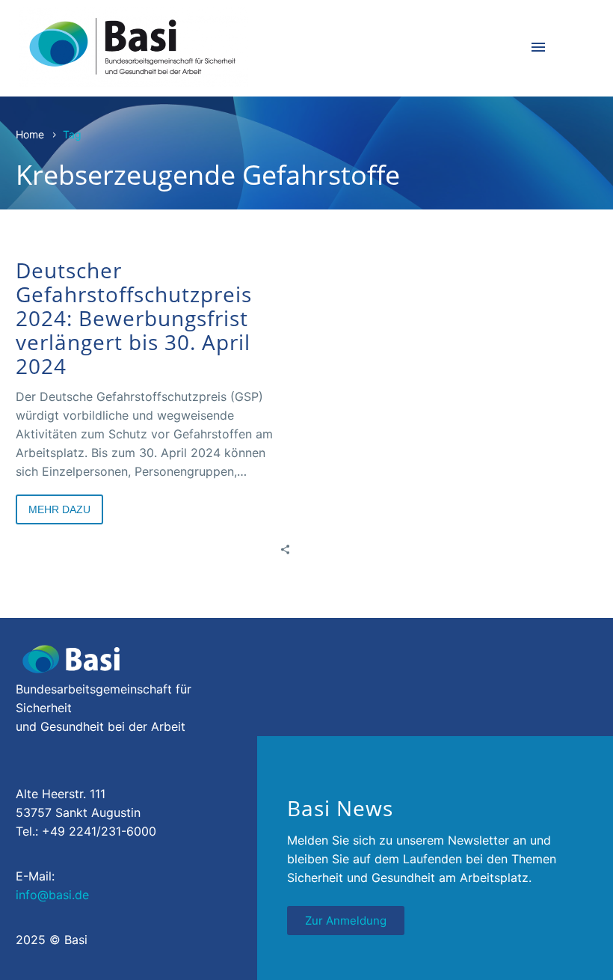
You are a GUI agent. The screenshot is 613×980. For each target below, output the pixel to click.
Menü (538, 47)
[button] (33, 947)
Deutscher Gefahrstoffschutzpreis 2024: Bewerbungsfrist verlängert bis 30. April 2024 (134, 318)
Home (30, 134)
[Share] (285, 549)
